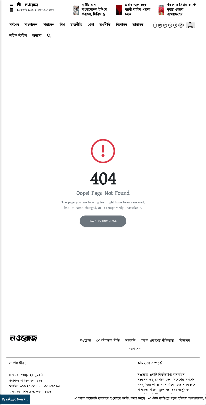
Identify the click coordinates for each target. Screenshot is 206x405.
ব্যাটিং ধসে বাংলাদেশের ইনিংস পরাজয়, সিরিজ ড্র (94, 10)
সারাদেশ (48, 25)
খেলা (91, 25)
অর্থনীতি (105, 25)
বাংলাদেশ (31, 25)
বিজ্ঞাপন (184, 341)
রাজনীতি (76, 25)
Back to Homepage (103, 221)
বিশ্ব (62, 25)
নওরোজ (85, 341)
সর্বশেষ (14, 25)
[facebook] (155, 25)
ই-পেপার (190, 25)
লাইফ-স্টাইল (18, 36)
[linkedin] (165, 25)
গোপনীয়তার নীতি (108, 341)
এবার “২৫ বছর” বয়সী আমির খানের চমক (137, 10)
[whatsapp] (170, 25)
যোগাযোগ (135, 349)
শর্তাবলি (130, 341)
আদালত (138, 25)
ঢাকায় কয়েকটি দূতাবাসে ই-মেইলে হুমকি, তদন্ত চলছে (107, 398)
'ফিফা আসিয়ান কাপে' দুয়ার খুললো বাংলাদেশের (181, 10)
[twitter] (160, 25)
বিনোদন (121, 25)
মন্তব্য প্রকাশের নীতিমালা (157, 341)
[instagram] (175, 25)
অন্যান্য (36, 36)
